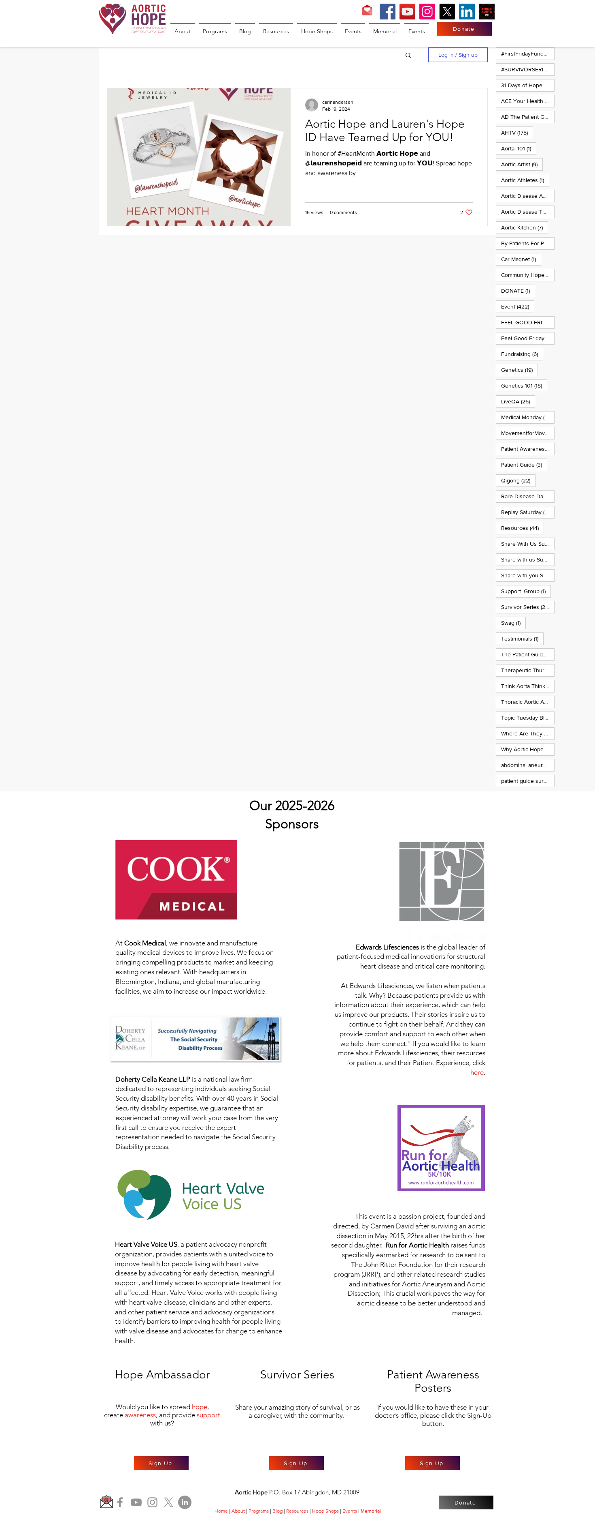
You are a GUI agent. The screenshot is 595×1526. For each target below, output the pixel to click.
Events (349, 1511)
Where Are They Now (528, 733)
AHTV (517, 132)
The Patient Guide (528, 654)
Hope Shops (325, 1511)
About (238, 1511)
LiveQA (518, 401)
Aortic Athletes (525, 179)
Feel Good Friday (528, 337)
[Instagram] (427, 11)
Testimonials (522, 638)
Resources (522, 527)
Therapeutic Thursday (528, 670)
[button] (408, 55)
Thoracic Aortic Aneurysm (528, 701)
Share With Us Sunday (528, 543)
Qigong (518, 480)
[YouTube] (407, 11)
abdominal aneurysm (528, 764)
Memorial (371, 1511)
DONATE (518, 290)
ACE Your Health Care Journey (528, 100)
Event (517, 306)
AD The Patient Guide (528, 116)
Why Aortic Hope (528, 749)
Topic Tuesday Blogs (528, 717)
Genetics (519, 369)
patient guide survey (528, 780)
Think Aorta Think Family (528, 685)
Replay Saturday (528, 511)
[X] (447, 11)
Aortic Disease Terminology (528, 211)
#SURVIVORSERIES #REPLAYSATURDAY (528, 69)
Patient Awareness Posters (528, 448)
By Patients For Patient (528, 243)
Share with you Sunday (528, 575)
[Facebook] (387, 11)
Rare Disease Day (528, 496)
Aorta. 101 (518, 148)
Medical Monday (528, 417)
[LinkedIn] (467, 11)
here (477, 1072)
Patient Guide (524, 464)
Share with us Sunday (528, 559)
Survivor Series (528, 606)
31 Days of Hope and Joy (528, 84)
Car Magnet (521, 258)
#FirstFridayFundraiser (528, 53)
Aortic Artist (522, 164)
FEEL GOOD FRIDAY (528, 322)
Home (221, 1511)
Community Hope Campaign (528, 274)
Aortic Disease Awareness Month (528, 195)
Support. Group (526, 590)
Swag (513, 622)
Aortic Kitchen (524, 227)
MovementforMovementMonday (528, 432)
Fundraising (522, 353)
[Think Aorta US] (487, 11)
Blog (277, 1511)
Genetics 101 (524, 385)
